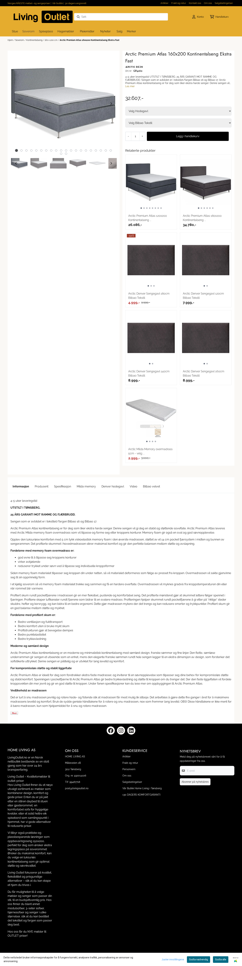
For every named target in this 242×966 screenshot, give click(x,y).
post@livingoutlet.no (76, 788)
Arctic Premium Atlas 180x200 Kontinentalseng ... (202, 218)
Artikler (164, 3)
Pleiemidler (87, 31)
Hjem (10, 40)
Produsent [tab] (41, 486)
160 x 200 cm (51, 40)
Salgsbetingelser (224, 3)
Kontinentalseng (34, 40)
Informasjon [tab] (21, 486)
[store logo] (41, 17)
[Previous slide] (16, 103)
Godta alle (220, 959)
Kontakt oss (195, 3)
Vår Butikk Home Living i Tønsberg (142, 788)
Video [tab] (133, 486)
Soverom (19, 40)
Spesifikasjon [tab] (62, 486)
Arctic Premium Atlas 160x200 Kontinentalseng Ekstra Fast (89, 40)
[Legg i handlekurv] (188, 136)
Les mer (130, 86)
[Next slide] (111, 103)
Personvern (128, 769)
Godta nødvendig (198, 959)
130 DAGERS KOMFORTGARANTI (141, 794)
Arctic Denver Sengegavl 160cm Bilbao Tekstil (203, 373)
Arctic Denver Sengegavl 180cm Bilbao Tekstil (149, 295)
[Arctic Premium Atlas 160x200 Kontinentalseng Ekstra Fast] (63, 103)
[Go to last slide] (16, 163)
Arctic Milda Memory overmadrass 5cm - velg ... (150, 451)
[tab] (16, 150)
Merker (131, 31)
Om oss (208, 3)
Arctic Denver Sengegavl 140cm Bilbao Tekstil (149, 373)
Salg (119, 31)
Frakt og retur (178, 3)
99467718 (74, 781)
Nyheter (105, 31)
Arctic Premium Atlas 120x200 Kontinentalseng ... (147, 218)
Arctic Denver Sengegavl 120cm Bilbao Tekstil (203, 295)
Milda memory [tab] (86, 486)
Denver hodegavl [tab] (113, 486)
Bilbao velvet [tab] (151, 486)
